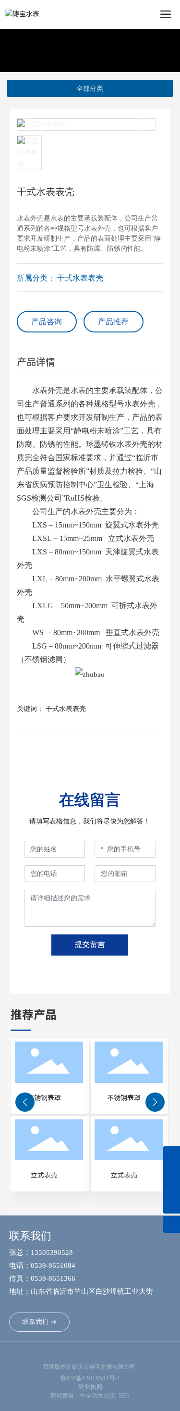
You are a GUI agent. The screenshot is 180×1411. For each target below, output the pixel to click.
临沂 (110, 1395)
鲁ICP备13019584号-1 (90, 1378)
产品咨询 (46, 322)
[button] (25, 1102)
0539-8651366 (53, 1278)
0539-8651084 (54, 1265)
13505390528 (52, 1252)
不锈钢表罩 (44, 1098)
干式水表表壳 (80, 278)
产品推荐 (113, 322)
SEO (124, 1395)
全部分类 (89, 88)
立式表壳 (44, 1175)
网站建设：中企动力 (77, 1395)
